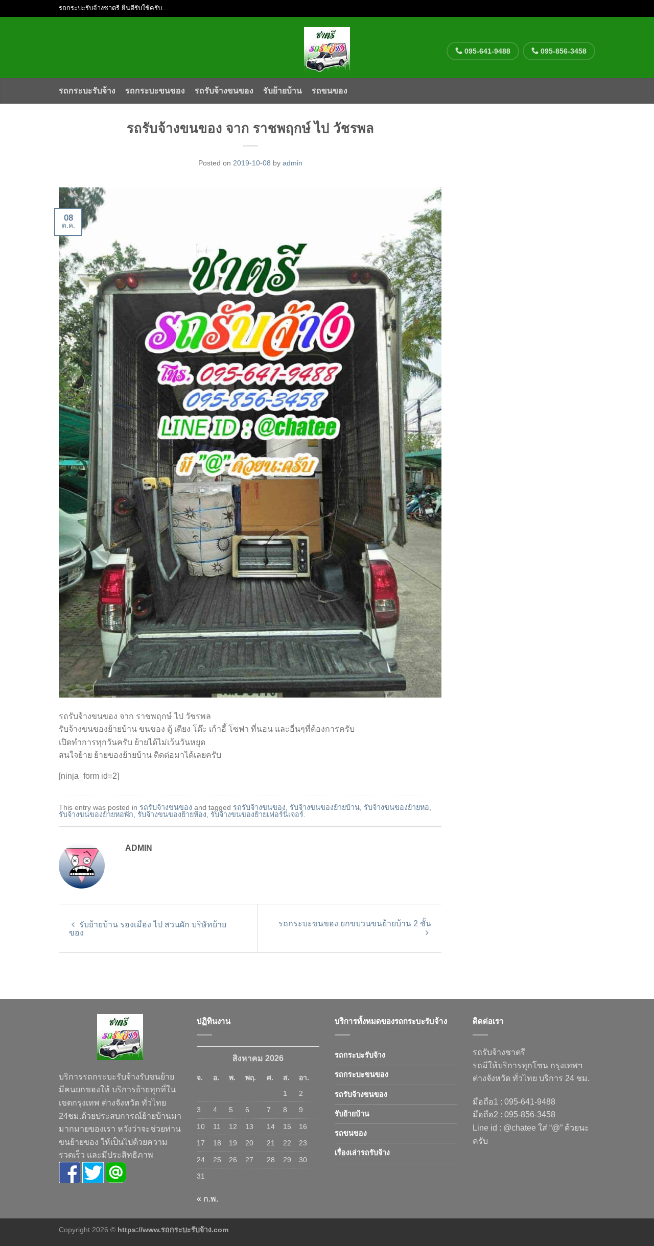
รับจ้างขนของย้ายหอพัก (96, 814)
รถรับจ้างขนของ (224, 90)
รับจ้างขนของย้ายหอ (396, 807)
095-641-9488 (486, 51)
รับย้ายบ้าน (282, 90)
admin (292, 163)
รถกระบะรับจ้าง (87, 90)
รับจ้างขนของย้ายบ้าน (325, 807)
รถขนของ (329, 90)
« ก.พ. (207, 1198)
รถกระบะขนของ (155, 90)
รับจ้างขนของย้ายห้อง (171, 814)
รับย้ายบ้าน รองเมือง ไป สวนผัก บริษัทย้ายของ (147, 928)
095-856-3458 (563, 51)
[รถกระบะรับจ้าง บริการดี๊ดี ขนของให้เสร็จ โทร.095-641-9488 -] (327, 47)
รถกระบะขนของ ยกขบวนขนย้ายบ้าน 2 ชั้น (354, 923)
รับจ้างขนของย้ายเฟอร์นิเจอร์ (257, 814)
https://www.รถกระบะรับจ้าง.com (173, 1230)
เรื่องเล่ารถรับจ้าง (362, 1152)
